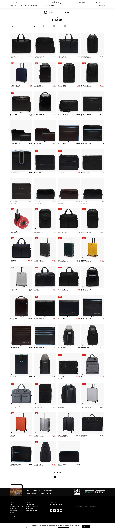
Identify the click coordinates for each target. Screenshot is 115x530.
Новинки (11, 5)
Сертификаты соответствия (16, 506)
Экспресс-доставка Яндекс (32, 506)
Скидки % (53, 5)
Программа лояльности (31, 510)
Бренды (48, 5)
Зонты (36, 5)
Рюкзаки (27, 5)
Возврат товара (29, 508)
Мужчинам (17, 2)
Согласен (86, 526)
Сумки (16, 5)
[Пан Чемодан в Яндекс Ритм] (61, 510)
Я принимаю (86, 506)
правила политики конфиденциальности (89, 506)
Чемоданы (21, 5)
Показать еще (57, 472)
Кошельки (32, 5)
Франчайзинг (13, 508)
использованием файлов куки (63, 527)
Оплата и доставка (30, 504)
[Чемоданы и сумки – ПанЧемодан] (57, 2)
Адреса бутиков (13, 510)
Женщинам (12, 2)
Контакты (12, 512)
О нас (11, 504)
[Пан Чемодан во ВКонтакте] (54, 510)
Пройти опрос (13, 516)
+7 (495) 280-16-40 (56, 504)
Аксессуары (42, 5)
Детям (22, 2)
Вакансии (12, 514)
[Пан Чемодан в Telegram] (51, 510)
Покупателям (102, 5)
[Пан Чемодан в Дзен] (58, 510)
